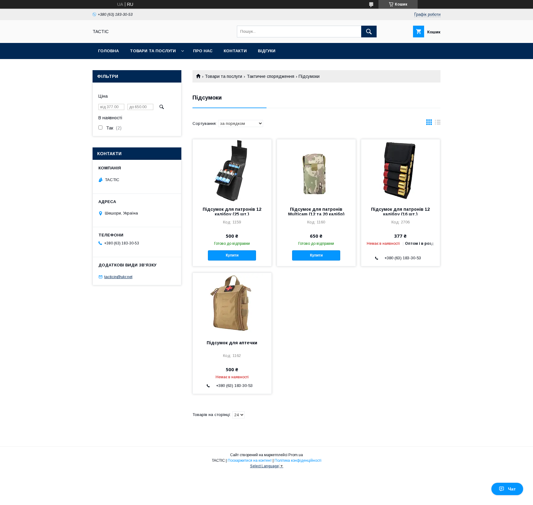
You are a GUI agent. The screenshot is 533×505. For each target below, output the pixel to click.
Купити (232, 255)
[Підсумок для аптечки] (232, 304)
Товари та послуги (153, 51)
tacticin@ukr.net (118, 276)
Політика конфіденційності (298, 460)
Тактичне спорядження (270, 76)
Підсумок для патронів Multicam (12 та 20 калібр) (316, 212)
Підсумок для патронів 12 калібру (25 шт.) (232, 212)
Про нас (203, 51)
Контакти (235, 51)
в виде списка (437, 123)
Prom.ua (295, 455)
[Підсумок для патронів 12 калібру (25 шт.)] (232, 170)
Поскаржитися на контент (250, 460)
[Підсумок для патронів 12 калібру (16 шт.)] (400, 170)
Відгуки (266, 51)
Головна (108, 51)
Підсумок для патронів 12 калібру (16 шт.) (400, 212)
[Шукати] (369, 31)
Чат (512, 488)
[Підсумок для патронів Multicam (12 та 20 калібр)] (316, 170)
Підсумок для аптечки (232, 342)
